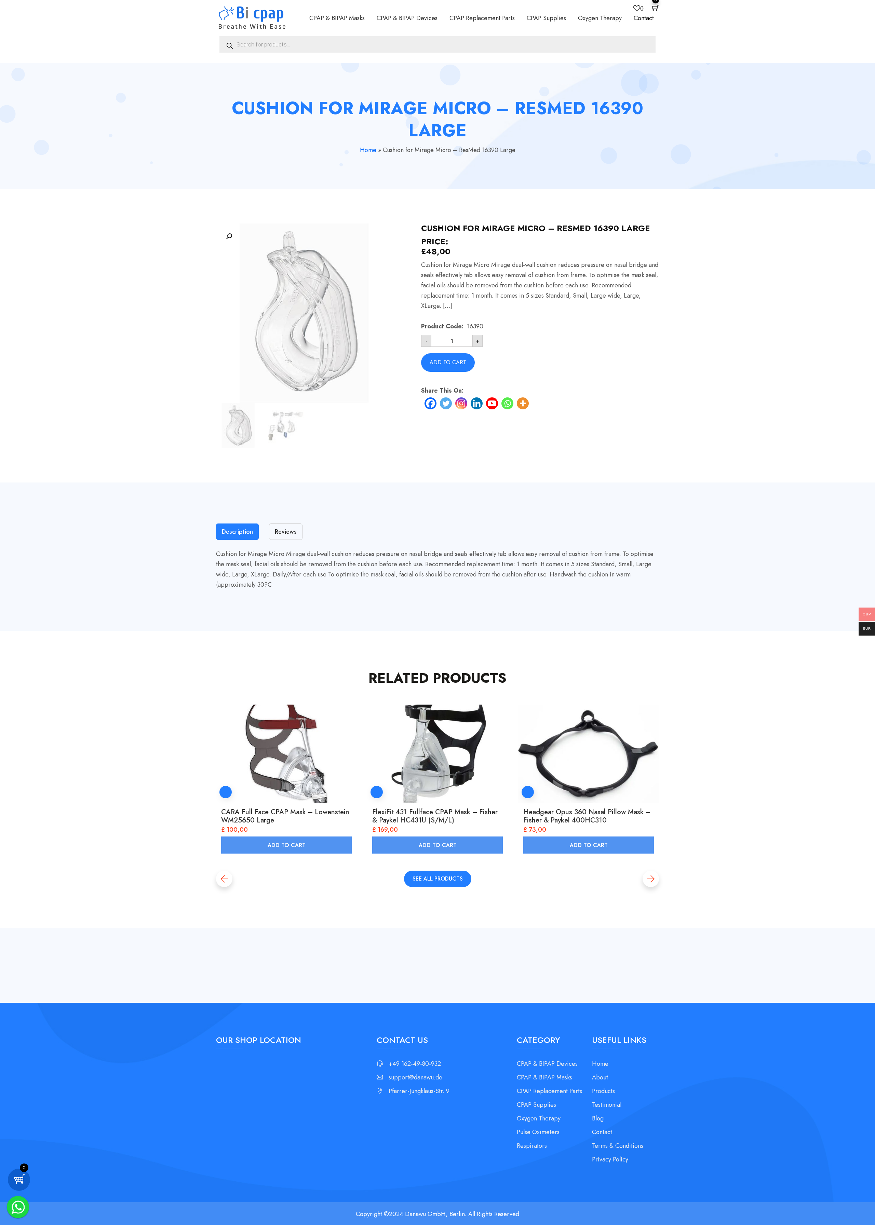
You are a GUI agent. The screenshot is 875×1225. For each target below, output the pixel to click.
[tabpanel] (437, 569)
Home (368, 150)
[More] (523, 403)
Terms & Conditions (617, 1145)
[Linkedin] (477, 403)
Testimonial (606, 1104)
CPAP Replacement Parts (482, 18)
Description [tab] (237, 531)
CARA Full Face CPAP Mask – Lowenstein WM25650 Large (285, 816)
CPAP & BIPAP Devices (407, 18)
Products (603, 1091)
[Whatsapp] (507, 403)
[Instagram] (461, 403)
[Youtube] (492, 403)
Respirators (532, 1145)
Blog (598, 1118)
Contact (644, 18)
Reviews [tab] (286, 531)
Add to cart (448, 362)
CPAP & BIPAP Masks (337, 18)
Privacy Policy (610, 1159)
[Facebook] (430, 403)
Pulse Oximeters (538, 1132)
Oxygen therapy (600, 18)
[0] (19, 1179)
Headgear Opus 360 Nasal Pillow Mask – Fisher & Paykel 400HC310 (586, 816)
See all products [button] (438, 879)
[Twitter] (446, 403)
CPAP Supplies (546, 18)
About (600, 1077)
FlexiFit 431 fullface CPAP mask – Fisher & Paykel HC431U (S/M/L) (435, 816)
